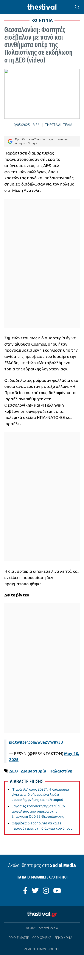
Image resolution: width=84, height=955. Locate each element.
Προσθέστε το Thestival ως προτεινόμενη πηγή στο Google (42, 141)
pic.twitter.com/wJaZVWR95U (36, 742)
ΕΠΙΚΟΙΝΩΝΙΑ (63, 937)
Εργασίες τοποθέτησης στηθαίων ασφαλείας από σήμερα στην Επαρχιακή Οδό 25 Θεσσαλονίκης (38, 811)
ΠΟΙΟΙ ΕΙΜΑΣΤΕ (18, 937)
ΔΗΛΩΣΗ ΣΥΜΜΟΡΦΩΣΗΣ (42, 949)
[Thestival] (42, 7)
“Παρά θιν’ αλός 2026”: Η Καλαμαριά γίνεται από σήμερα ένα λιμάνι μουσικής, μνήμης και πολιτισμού (40, 794)
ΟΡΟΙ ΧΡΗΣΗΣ (41, 937)
